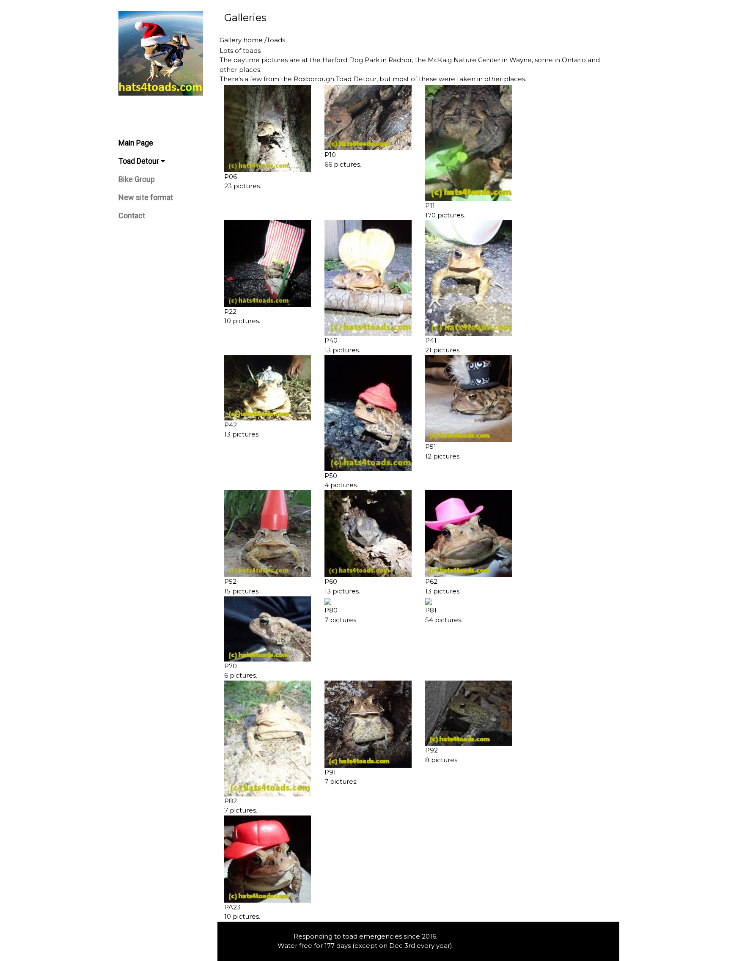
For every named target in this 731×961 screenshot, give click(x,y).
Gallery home (241, 40)
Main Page (135, 142)
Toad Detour (139, 161)
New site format (145, 197)
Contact (131, 215)
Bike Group (136, 179)
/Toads (274, 40)
